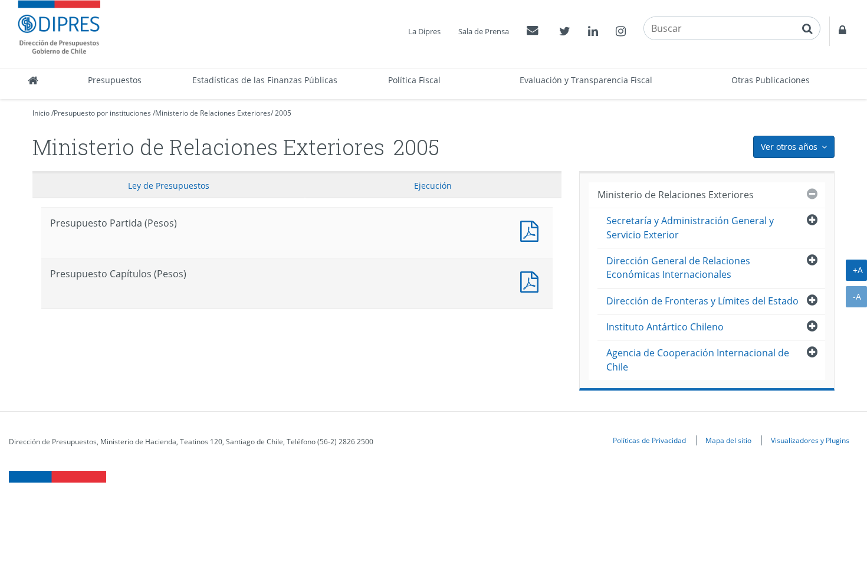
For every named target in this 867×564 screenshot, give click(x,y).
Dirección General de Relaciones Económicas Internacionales (678, 267)
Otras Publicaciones (770, 80)
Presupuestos (115, 80)
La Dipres (424, 31)
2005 (283, 113)
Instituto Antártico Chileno (665, 326)
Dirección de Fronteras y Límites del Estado (702, 300)
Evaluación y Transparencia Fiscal (586, 80)
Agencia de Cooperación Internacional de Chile (697, 359)
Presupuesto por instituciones (102, 113)
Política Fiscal (414, 80)
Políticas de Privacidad (649, 440)
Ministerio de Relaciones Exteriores (213, 113)
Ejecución (433, 185)
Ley (168, 185)
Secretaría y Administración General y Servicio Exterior (690, 227)
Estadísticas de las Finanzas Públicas (264, 80)
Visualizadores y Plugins (810, 440)
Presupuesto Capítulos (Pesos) (532, 280)
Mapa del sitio (728, 440)
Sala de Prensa (483, 31)
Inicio (41, 113)
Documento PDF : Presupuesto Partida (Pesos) (532, 230)
